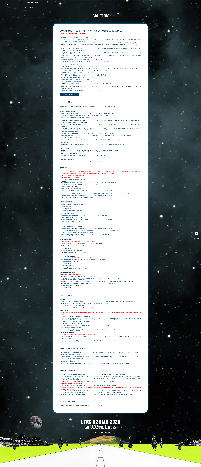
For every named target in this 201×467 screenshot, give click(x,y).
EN (198, 238)
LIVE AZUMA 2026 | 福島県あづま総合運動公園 (32, 2)
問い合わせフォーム (78, 281)
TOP (26, 7)
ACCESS (64, 181)
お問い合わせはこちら (69, 94)
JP (195, 238)
